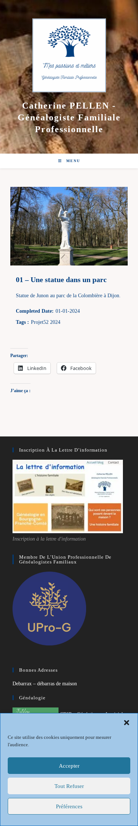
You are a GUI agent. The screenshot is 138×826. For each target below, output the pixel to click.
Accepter (69, 766)
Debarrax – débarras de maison (45, 683)
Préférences (69, 806)
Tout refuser (69, 786)
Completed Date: (35, 311)
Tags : (22, 322)
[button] (126, 722)
